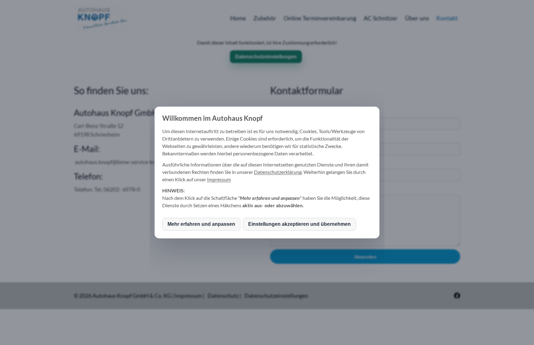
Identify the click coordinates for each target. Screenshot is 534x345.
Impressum (219, 179)
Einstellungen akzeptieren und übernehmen (299, 224)
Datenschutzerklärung (278, 172)
